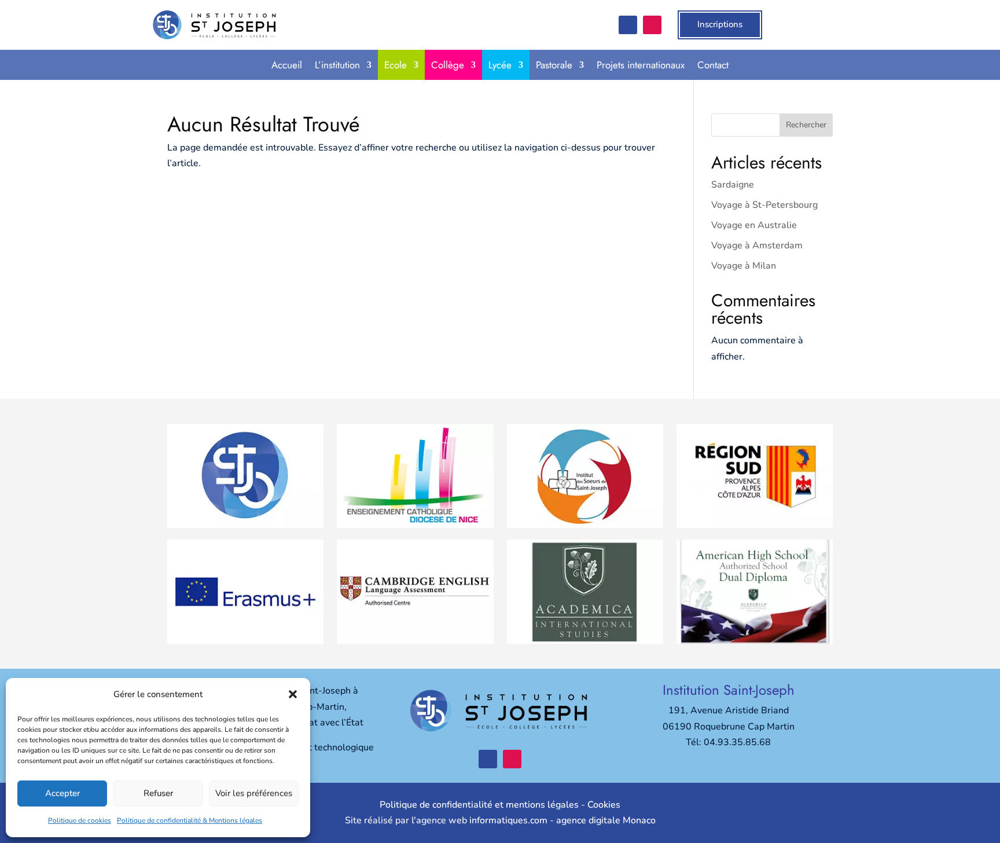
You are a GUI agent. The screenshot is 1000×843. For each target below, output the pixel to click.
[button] (293, 694)
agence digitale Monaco (606, 820)
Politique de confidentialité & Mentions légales (189, 820)
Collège (447, 65)
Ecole (395, 65)
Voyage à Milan (743, 265)
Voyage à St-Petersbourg (764, 205)
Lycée (500, 65)
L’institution (337, 65)
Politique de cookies (79, 820)
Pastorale (554, 65)
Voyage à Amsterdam (757, 245)
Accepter (62, 793)
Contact (713, 65)
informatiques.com (508, 820)
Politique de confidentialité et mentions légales (479, 804)
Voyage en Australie (754, 225)
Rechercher (806, 124)
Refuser (158, 793)
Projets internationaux (641, 65)
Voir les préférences (253, 793)
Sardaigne (732, 184)
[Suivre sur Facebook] (628, 25)
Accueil (286, 65)
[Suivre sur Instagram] (652, 25)
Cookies (603, 804)
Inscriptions (719, 24)
